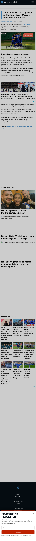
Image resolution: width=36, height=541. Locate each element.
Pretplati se (18, 532)
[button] (33, 513)
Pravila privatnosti (7, 537)
